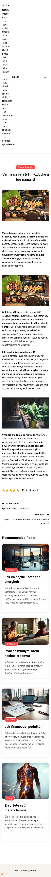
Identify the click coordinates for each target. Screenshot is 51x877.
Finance (11, 570)
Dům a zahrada (25, 167)
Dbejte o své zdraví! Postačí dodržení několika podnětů (26, 521)
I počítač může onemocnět (15, 508)
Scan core (5, 7)
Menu (15, 77)
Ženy (9, 798)
